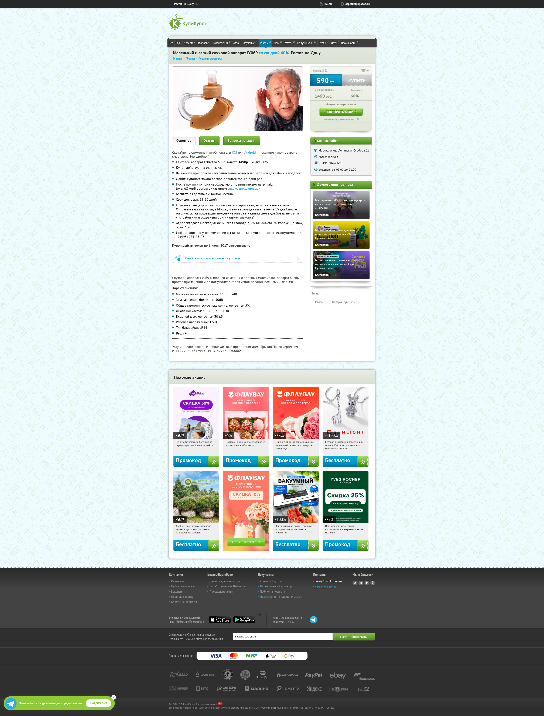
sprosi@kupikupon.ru (327, 581)
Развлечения (222, 42)
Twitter (366, 583)
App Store (220, 619)
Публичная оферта (272, 591)
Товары (265, 42)
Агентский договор (272, 581)
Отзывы (209, 140)
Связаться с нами (324, 587)
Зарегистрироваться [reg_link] (357, 4)
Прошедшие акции (222, 591)
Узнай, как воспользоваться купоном (213, 258)
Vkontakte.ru (360, 583)
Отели (324, 42)
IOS (235, 152)
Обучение (250, 42)
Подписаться (98, 703)
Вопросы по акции (242, 140)
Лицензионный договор (276, 586)
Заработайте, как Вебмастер (228, 586)
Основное (183, 140)
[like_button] (363, 71)
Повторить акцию (341, 112)
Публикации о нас (183, 586)
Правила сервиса (182, 597)
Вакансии (177, 591)
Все (171, 43)
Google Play (244, 619)
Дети (335, 42)
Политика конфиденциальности (281, 597)
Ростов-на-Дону (184, 4)
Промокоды (349, 42)
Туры (277, 42)
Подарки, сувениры (343, 302)
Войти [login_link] (328, 4)
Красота (189, 42)
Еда (178, 42)
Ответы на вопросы (184, 602)
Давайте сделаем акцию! (226, 581)
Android (250, 152)
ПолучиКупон (306, 42)
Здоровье (204, 42)
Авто (237, 42)
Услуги (289, 42)
